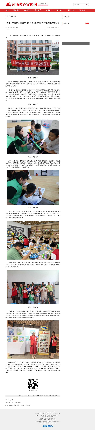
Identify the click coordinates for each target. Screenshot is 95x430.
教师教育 (60, 10)
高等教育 (49, 10)
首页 (7, 10)
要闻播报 (16, 10)
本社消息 (82, 10)
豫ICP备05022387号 (50, 416)
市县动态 (27, 10)
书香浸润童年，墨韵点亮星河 (13, 403)
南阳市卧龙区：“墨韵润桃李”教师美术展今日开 (18, 405)
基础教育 (38, 10)
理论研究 (71, 10)
